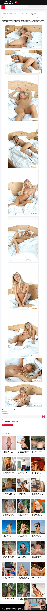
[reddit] (10, 421)
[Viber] (17, 421)
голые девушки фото (9, 608)
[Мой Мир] (7, 421)
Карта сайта (12, 606)
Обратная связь (5, 606)
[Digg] (9, 421)
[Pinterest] (6, 421)
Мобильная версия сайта (21, 606)
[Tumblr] (15, 421)
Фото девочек (5, 413)
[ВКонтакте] (2, 421)
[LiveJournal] (12, 421)
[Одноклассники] (4, 421)
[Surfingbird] (14, 421)
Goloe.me (10, 2)
